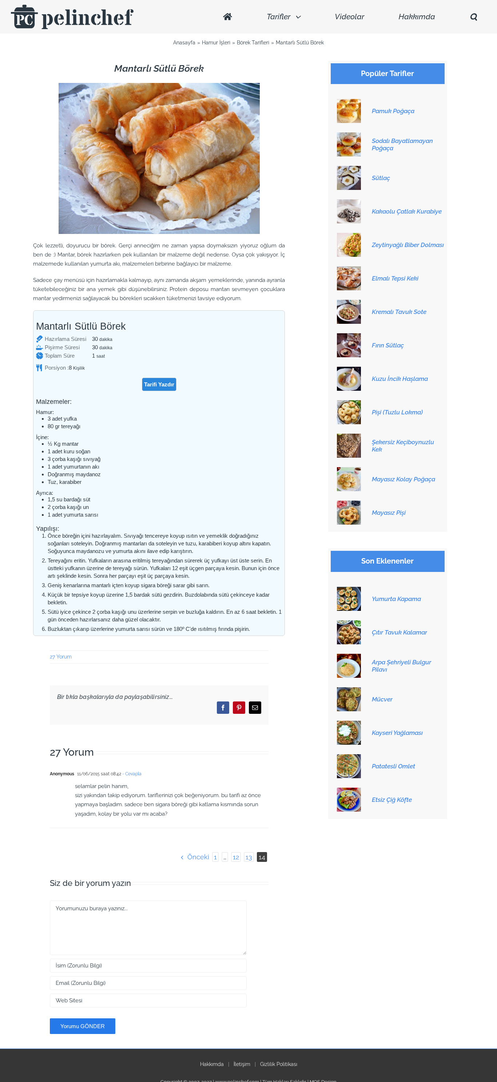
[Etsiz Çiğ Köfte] (349, 791)
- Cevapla (131, 773)
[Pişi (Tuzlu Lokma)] (349, 404)
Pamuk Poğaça (393, 111)
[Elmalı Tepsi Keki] (349, 270)
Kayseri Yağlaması (397, 732)
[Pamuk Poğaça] (349, 103)
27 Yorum (61, 657)
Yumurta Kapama (396, 598)
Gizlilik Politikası (278, 1064)
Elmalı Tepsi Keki (395, 278)
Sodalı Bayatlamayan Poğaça (402, 144)
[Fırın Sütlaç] (349, 337)
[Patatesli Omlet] (349, 758)
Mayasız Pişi (389, 512)
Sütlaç (381, 178)
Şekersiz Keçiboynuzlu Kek (403, 445)
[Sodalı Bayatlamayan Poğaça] (349, 136)
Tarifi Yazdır (159, 384)
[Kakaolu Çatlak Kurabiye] (349, 203)
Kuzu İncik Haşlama (400, 378)
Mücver (382, 699)
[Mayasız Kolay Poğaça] (349, 471)
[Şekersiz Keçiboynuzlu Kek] (349, 437)
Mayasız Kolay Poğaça (403, 479)
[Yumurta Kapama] (349, 590)
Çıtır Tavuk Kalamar (399, 632)
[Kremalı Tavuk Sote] (349, 303)
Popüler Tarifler (387, 73)
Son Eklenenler (387, 561)
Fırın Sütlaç (388, 345)
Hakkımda (212, 1064)
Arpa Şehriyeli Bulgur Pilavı (401, 666)
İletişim (242, 1064)
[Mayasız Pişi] (349, 504)
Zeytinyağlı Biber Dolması (408, 244)
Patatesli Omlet (393, 766)
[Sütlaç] (349, 170)
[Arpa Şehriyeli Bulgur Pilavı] (349, 657)
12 (236, 857)
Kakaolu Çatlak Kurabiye (407, 211)
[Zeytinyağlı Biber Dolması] (349, 236)
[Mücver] (349, 691)
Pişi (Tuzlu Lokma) (397, 412)
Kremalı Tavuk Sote (399, 311)
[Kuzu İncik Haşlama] (349, 370)
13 (249, 857)
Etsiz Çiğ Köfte (392, 799)
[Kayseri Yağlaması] (349, 724)
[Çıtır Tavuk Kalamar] (349, 624)
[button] (473, 17)
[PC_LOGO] (72, 7)
